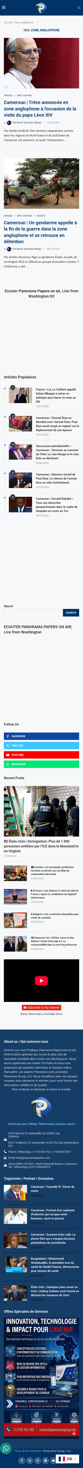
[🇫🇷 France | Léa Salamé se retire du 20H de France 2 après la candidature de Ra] (15, 897)
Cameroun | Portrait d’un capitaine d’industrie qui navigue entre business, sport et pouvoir (53, 1214)
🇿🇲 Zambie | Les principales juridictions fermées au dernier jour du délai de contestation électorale (52, 871)
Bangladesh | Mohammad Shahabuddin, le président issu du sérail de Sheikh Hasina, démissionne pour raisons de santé (55, 1265)
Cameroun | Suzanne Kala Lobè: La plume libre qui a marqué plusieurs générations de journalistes (53, 1238)
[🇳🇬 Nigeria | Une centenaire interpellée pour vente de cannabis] (15, 920)
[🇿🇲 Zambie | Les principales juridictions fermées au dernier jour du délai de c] (15, 873)
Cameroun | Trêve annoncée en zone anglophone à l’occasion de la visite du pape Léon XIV (40, 109)
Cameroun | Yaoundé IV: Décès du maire (52, 1189)
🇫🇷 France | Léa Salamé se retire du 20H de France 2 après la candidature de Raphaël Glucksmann (54, 894)
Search (8, 606)
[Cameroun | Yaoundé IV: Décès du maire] (15, 1192)
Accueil (8, 22)
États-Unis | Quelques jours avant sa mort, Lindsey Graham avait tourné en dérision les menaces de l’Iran (55, 1291)
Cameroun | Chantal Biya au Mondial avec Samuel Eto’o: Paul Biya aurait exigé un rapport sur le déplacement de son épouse (57, 424)
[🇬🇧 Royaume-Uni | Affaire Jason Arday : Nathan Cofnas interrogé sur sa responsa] (15, 944)
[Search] (79, 7)
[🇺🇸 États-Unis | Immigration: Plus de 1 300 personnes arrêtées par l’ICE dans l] (41, 811)
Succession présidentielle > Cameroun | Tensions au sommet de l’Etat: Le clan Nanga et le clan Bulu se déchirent (57, 452)
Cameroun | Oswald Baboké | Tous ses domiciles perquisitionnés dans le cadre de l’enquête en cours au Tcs (56, 505)
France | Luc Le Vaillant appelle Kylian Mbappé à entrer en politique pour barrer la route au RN (56, 395)
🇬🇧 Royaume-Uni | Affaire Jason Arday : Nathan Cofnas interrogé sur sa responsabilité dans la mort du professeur (54, 941)
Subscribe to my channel (43, 1007)
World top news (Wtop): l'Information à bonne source (41, 1124)
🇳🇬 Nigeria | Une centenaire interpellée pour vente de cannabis (55, 916)
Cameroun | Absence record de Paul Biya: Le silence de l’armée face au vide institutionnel (56, 478)
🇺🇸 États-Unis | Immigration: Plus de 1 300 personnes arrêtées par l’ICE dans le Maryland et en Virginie (41, 846)
